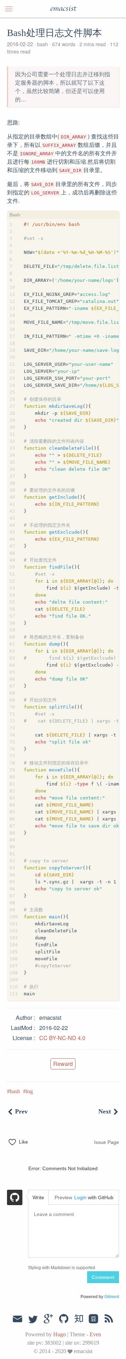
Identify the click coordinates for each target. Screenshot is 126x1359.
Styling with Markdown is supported (61, 1267)
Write (38, 1197)
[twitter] (33, 1319)
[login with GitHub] (14, 1198)
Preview (63, 1197)
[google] (48, 1319)
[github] (63, 1319)
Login (80, 1197)
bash (42, 44)
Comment (103, 1277)
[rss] (109, 1319)
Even (95, 1334)
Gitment (111, 1296)
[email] (17, 1318)
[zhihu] (78, 1319)
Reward (63, 1064)
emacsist (63, 9)
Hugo (59, 1334)
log (29, 1091)
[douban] (93, 1319)
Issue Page (106, 1142)
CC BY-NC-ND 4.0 (62, 1038)
